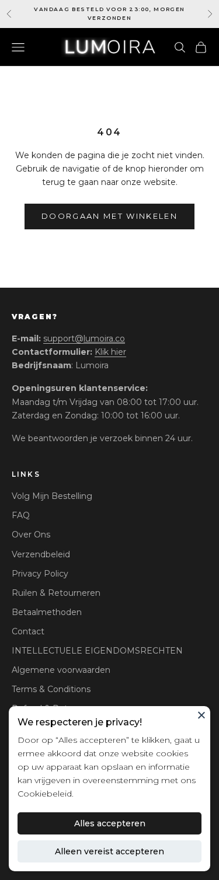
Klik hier (110, 352)
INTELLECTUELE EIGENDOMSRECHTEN (97, 650)
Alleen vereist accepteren (109, 851)
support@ (84, 338)
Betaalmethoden (47, 612)
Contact (28, 631)
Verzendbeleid (41, 554)
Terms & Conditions (51, 689)
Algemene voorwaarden (61, 670)
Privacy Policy (40, 573)
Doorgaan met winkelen (109, 216)
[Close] (201, 715)
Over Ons (31, 534)
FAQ (21, 515)
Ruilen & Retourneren (56, 593)
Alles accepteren (109, 823)
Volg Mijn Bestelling (52, 496)
